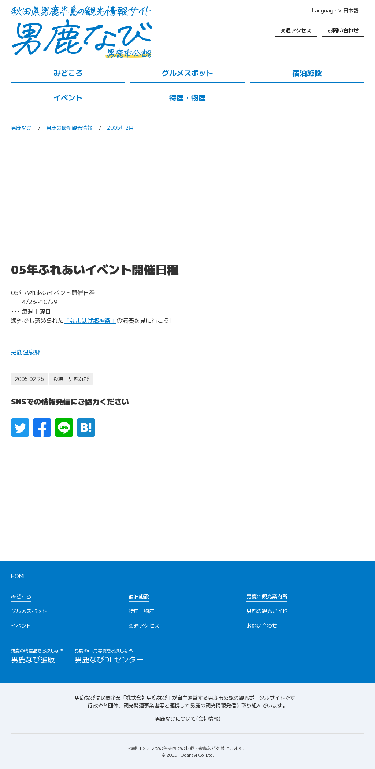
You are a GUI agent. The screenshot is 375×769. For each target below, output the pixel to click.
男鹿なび (21, 127)
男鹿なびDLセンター (109, 656)
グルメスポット (187, 72)
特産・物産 (187, 97)
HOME (18, 576)
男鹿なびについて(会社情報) (187, 718)
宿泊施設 (307, 72)
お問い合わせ (343, 30)
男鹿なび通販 (37, 656)
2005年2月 (120, 127)
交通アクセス (296, 30)
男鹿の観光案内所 (266, 596)
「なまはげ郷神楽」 (90, 320)
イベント (68, 97)
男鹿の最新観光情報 (69, 127)
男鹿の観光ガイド (266, 610)
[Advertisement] (187, 199)
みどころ (68, 72)
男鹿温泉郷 (25, 351)
